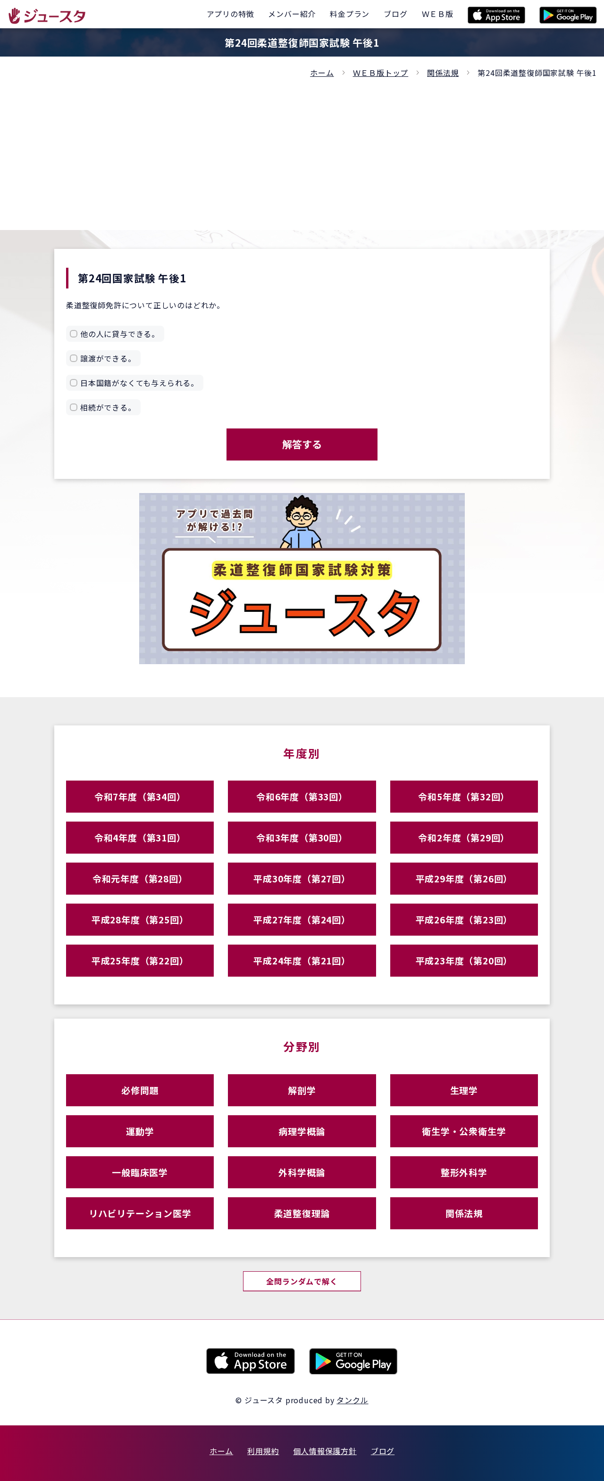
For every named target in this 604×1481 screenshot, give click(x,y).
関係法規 (443, 72)
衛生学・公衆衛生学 (464, 1131)
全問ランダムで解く (301, 1281)
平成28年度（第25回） (140, 919)
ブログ (382, 1450)
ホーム (322, 72)
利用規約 (263, 1450)
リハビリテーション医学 (140, 1213)
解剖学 (302, 1090)
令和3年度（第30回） (302, 837)
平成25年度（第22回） (140, 960)
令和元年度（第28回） (140, 878)
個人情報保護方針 (324, 1450)
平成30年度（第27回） (302, 878)
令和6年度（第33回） (302, 796)
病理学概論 (301, 1131)
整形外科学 (464, 1172)
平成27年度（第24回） (302, 919)
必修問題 (140, 1090)
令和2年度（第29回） (464, 837)
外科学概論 (301, 1172)
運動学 (140, 1131)
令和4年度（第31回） (140, 837)
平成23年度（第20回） (464, 960)
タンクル (352, 1400)
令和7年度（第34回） (140, 796)
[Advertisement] (302, 150)
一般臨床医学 (140, 1172)
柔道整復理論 (302, 1213)
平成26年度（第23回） (464, 919)
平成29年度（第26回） (464, 878)
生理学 (464, 1090)
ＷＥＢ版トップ (381, 72)
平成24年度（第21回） (302, 960)
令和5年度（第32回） (464, 796)
